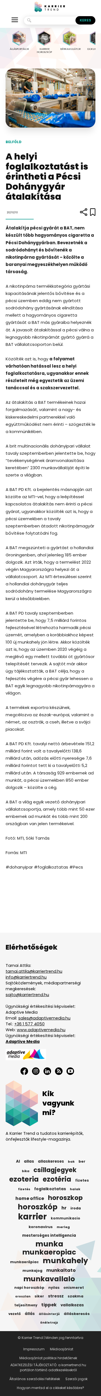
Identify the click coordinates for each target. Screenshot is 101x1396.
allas (29, 1161)
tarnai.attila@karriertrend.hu (34, 971)
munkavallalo (49, 1279)
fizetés (24, 1189)
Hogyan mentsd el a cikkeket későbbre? (50, 1387)
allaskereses (51, 1161)
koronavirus (41, 1226)
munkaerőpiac (24, 1262)
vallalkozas (72, 1305)
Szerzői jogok (76, 1379)
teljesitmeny (25, 1305)
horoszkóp (38, 1207)
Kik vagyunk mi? (58, 1103)
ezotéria (57, 1179)
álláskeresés (77, 1313)
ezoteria (24, 1179)
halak (75, 1189)
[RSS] (59, 1071)
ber (82, 1161)
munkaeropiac (49, 1252)
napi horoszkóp (29, 1287)
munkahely (65, 1260)
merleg (63, 1227)
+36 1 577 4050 (29, 1024)
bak (71, 1161)
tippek (49, 1305)
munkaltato (61, 1270)
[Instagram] (36, 1071)
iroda (75, 1208)
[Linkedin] (47, 1071)
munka (49, 1244)
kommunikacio (65, 1218)
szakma (75, 1296)
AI (18, 1161)
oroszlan (23, 1296)
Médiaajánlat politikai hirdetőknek (48, 1358)
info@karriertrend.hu (26, 977)
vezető (14, 1314)
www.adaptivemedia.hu (41, 1030)
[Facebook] (24, 1071)
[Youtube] (70, 1071)
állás (30, 1313)
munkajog (32, 1270)
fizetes (82, 1180)
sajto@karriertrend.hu (27, 995)
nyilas (53, 1287)
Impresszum (34, 1349)
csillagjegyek (55, 1170)
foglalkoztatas (50, 1189)
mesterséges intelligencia (49, 1235)
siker (39, 1296)
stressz (56, 1296)
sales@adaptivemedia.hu (44, 1018)
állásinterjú (49, 1314)
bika (25, 1171)
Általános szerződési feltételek (34, 1379)
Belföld (14, 142)
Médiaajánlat (61, 1349)
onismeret (73, 1287)
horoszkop (65, 1198)
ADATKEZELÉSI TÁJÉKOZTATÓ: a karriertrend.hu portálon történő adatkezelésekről (48, 1367)
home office (29, 1198)
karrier (32, 1216)
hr (63, 1208)
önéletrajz (49, 1323)
